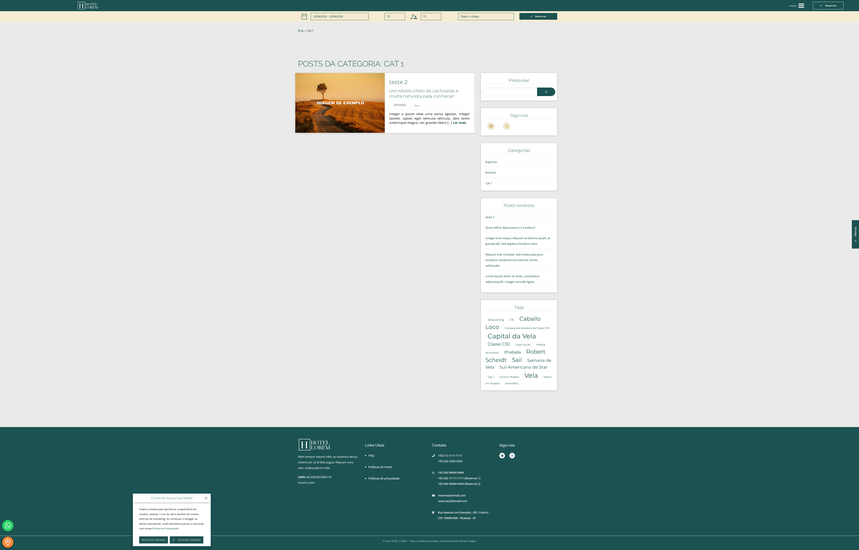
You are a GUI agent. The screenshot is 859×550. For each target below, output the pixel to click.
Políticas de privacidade (384, 478)
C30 (511, 319)
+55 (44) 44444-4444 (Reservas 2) (459, 484)
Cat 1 (417, 105)
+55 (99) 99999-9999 (451, 473)
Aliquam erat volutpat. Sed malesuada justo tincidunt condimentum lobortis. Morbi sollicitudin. (514, 260)
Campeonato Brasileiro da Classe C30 (526, 328)
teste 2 (398, 82)
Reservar (540, 16)
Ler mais (459, 122)
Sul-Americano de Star (524, 367)
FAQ (371, 455)
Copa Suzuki (523, 344)
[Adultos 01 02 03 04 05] (389, 16)
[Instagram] (506, 126)
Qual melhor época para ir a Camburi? (510, 228)
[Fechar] (206, 498)
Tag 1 (491, 377)
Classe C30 (499, 344)
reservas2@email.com (452, 501)
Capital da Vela (512, 336)
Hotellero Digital (467, 541)
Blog (301, 30)
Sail (517, 360)
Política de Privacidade (165, 528)
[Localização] (7, 542)
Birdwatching (496, 319)
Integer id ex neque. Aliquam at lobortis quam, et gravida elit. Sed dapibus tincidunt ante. (517, 241)
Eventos (490, 172)
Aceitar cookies (189, 539)
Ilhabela (512, 352)
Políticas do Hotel (380, 467)
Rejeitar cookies (154, 539)
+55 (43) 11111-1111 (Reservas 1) (459, 478)
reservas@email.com (452, 495)
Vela (531, 375)
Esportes (491, 162)
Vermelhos (511, 383)
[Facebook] (491, 126)
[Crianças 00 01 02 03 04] (425, 16)
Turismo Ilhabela (509, 377)
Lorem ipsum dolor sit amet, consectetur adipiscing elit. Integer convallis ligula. (512, 279)
